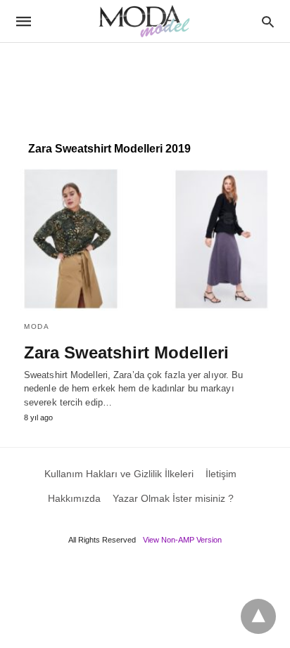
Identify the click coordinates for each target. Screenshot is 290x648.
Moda (36, 326)
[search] (268, 21)
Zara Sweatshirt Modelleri (126, 352)
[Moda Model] (144, 21)
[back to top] (258, 616)
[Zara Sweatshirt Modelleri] (145, 240)
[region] (145, 85)
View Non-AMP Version (182, 540)
